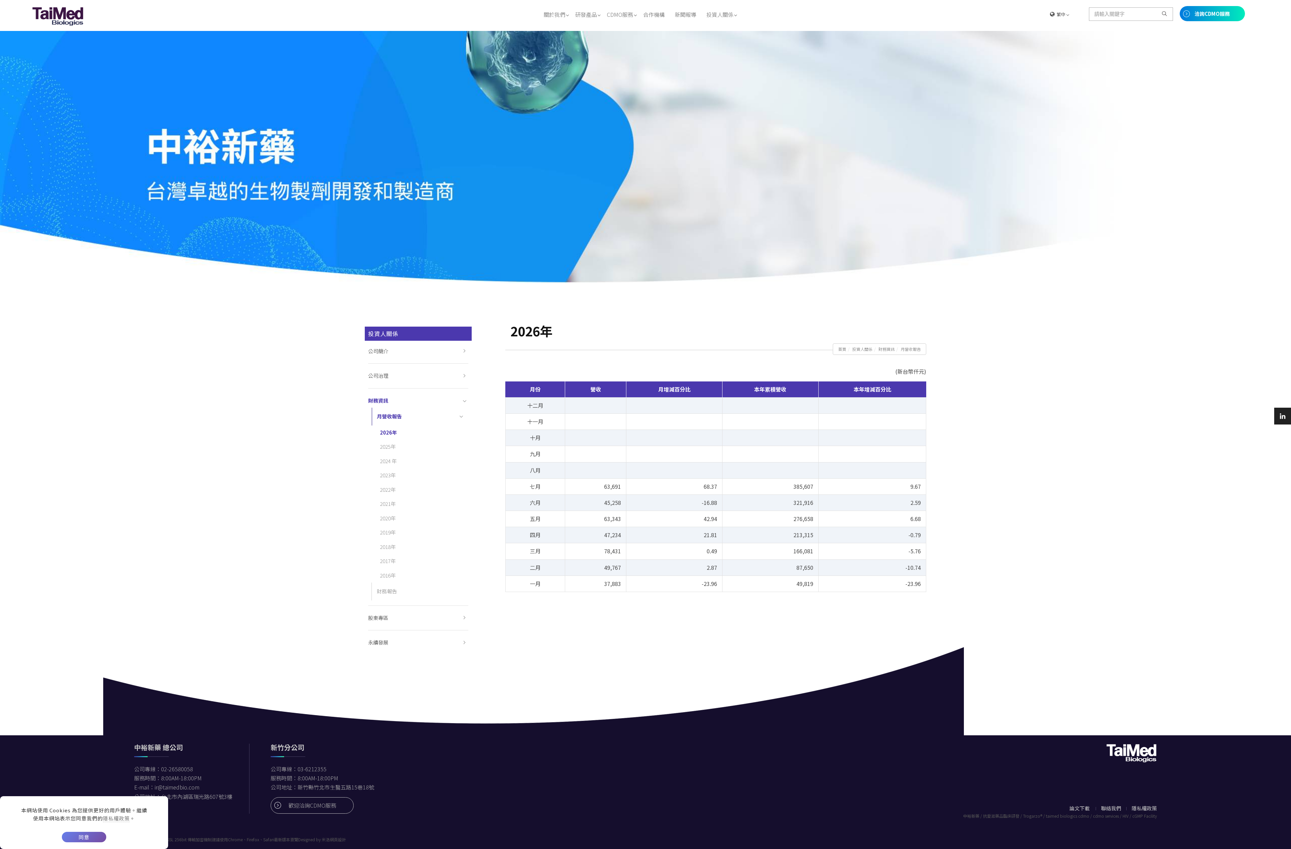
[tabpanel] (645, 157)
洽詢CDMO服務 (1212, 13)
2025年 (388, 446)
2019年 (388, 532)
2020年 (388, 518)
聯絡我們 (1111, 808)
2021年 (388, 503)
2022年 (388, 489)
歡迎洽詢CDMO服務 (312, 805)
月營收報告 (911, 349)
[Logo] (58, 15)
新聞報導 (685, 14)
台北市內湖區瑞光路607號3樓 (196, 796)
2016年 (388, 575)
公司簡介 (378, 351)
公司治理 (378, 375)
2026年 (388, 432)
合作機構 (654, 14)
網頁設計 (338, 839)
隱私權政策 (116, 818)
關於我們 (554, 14)
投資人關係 (719, 14)
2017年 (388, 560)
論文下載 (1079, 808)
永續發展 (378, 642)
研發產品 (586, 14)
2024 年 (388, 461)
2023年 (388, 475)
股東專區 (378, 617)
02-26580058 (177, 769)
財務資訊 (886, 349)
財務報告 (387, 591)
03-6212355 (312, 769)
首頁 (842, 349)
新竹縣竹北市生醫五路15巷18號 (336, 787)
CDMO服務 (620, 14)
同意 (84, 837)
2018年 (388, 546)
